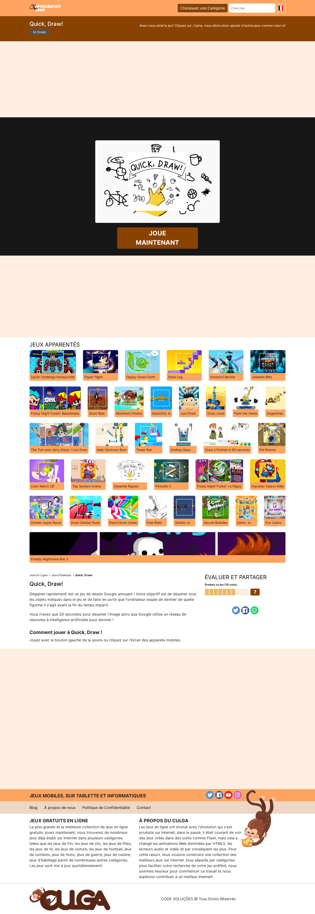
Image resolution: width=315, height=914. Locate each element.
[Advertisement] (157, 79)
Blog (33, 807)
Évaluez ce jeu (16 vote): (221, 584)
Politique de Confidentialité (106, 807)
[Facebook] (245, 610)
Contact (144, 807)
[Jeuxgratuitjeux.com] (46, 7)
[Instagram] (238, 795)
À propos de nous (59, 807)
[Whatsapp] (254, 610)
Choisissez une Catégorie (202, 8)
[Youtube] (228, 795)
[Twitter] (236, 610)
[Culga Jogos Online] (70, 898)
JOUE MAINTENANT (157, 238)
